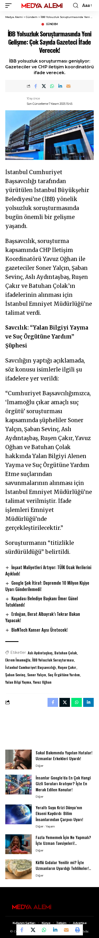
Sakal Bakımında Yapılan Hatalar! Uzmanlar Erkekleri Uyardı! (64, 755)
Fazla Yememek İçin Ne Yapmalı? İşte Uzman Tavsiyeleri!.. (63, 840)
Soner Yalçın (36, 674)
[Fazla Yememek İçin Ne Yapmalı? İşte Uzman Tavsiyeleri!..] (18, 844)
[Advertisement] (49, 728)
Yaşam (50, 826)
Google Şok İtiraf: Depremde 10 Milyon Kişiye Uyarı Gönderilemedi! (47, 586)
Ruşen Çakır (67, 667)
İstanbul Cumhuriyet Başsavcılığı (30, 667)
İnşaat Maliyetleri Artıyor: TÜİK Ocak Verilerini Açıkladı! (48, 570)
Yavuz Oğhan (42, 682)
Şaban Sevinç (15, 674)
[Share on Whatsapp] (52, 86)
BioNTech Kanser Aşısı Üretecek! (39, 630)
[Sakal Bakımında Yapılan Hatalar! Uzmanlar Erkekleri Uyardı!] (18, 759)
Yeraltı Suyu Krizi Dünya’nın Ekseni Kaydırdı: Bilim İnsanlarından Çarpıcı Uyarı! (59, 813)
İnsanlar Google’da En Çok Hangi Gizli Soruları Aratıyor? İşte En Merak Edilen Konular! (63, 783)
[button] (9, 5)
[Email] (68, 86)
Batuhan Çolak (65, 652)
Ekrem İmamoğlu (17, 660)
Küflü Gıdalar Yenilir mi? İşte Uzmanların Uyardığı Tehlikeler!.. (63, 865)
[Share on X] (44, 86)
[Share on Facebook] (35, 86)
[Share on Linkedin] (60, 86)
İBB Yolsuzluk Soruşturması (53, 660)
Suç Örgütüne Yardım (64, 674)
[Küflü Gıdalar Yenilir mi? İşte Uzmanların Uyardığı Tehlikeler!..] (18, 869)
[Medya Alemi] (42, 5)
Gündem (52, 24)
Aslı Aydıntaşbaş (40, 652)
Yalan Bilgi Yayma (18, 682)
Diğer (40, 766)
